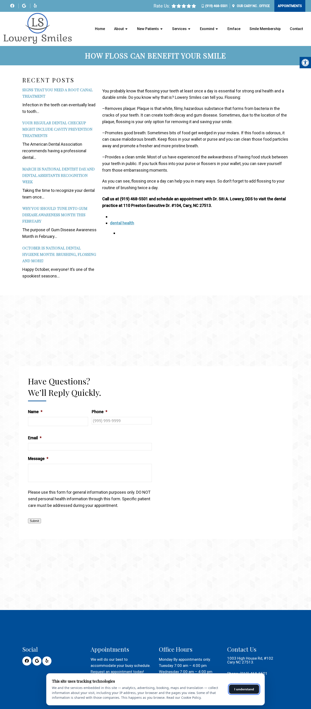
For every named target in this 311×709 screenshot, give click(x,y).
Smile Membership (265, 29)
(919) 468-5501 (216, 6)
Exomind (207, 29)
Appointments (290, 6)
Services (179, 29)
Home (100, 29)
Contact (296, 29)
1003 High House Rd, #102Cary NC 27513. (250, 660)
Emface (233, 29)
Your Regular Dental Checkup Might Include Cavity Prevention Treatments (57, 129)
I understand (244, 689)
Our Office (253, 6)
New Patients (148, 29)
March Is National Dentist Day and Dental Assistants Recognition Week (58, 175)
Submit (34, 521)
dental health (122, 223)
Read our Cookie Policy (183, 697)
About (119, 29)
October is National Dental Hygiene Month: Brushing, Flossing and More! (59, 254)
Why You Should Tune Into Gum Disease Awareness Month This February (54, 215)
